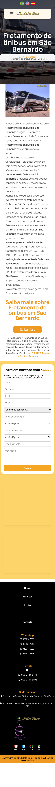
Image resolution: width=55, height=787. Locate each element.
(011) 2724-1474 (28, 675)
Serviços (28, 596)
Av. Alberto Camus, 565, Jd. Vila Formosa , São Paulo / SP (28, 697)
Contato (28, 622)
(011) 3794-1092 (28, 679)
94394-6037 (28, 648)
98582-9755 (28, 653)
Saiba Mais (27, 329)
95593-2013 (28, 644)
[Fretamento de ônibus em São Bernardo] (28, 100)
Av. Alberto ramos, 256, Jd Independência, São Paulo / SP (28, 705)
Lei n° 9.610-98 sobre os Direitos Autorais (33, 354)
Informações (32, 57)
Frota (27, 605)
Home (19, 57)
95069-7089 (28, 639)
